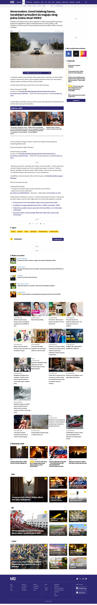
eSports (35, 584)
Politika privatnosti (59, 590)
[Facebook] (69, 54)
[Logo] (12, 2)
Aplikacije (56, 591)
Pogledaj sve (76, 100)
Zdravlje (24, 584)
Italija (13, 231)
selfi (27, 231)
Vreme (46, 590)
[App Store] (81, 592)
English (46, 588)
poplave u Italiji (54, 231)
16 (14, 292)
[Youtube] (86, 578)
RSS (55, 593)
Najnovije (19, 2)
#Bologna (34, 91)
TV (45, 586)
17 (14, 267)
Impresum (56, 586)
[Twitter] (76, 54)
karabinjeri (33, 231)
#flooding (27, 91)
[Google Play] (81, 588)
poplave (20, 231)
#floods (39, 91)
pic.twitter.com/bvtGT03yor (19, 156)
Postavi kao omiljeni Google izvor (33, 73)
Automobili (35, 588)
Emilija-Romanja (43, 231)
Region (52, 527)
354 (15, 258)
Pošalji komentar (58, 239)
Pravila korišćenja (58, 588)
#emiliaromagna (57, 176)
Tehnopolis (36, 586)
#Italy (22, 91)
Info (11, 584)
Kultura (23, 588)
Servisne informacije (75, 562)
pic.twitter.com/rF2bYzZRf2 (19, 93)
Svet (11, 31)
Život (11, 590)
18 (14, 275)
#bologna (13, 178)
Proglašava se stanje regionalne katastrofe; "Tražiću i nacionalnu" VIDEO (36, 205)
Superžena (24, 590)
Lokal (34, 590)
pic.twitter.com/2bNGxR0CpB (19, 193)
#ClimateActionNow (49, 91)
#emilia (49, 176)
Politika (72, 493)
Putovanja (24, 586)
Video (46, 584)
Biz (11, 588)
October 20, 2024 (55, 193)
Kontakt (56, 595)
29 (14, 284)
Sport (11, 586)
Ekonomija (15, 559)
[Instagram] (84, 54)
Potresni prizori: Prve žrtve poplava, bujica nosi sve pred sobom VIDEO (35, 202)
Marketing (56, 584)
